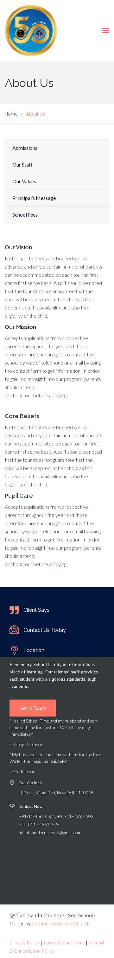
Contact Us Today (44, 630)
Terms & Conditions (64, 942)
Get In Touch (32, 708)
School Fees (25, 215)
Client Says (36, 610)
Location (33, 650)
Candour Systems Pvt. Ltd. (60, 923)
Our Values (24, 181)
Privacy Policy (25, 942)
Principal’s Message (34, 198)
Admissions (24, 148)
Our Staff (22, 164)
